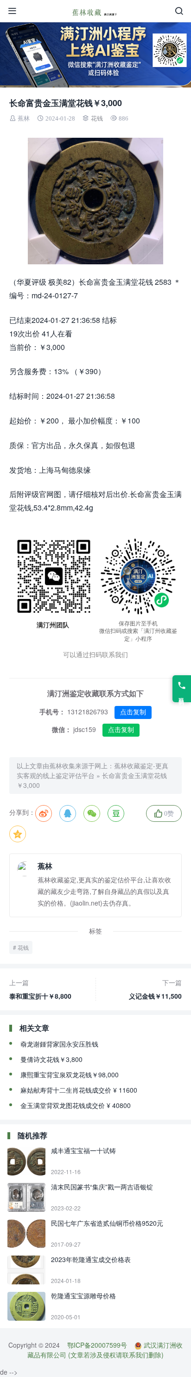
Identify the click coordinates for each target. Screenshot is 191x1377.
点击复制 (133, 712)
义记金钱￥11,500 (155, 989)
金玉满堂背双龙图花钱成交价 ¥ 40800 (75, 1105)
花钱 (97, 118)
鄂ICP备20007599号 (97, 1345)
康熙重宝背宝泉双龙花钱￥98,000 (69, 1074)
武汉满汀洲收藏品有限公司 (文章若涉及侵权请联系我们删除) (105, 1349)
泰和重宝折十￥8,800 (40, 989)
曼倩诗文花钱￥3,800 (51, 1059)
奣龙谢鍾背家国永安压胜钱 (59, 1043)
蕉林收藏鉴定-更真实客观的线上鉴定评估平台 (92, 770)
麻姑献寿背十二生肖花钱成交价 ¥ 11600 (78, 1090)
